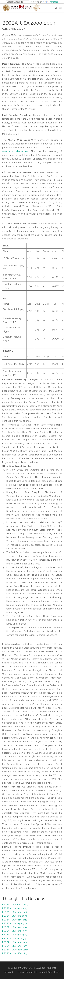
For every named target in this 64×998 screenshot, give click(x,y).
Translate (53, 2)
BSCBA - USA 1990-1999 (14, 908)
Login (57, 972)
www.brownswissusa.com (15, 151)
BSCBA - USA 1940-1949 (14, 927)
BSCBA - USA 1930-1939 (14, 931)
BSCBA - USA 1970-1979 (14, 916)
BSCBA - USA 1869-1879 (14, 953)
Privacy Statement (26, 972)
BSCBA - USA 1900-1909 (15, 942)
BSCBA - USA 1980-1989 (15, 912)
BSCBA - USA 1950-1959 (14, 923)
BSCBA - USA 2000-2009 (15, 904)
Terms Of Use (45, 972)
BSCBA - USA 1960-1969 (15, 920)
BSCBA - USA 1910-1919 (14, 938)
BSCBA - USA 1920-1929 (14, 934)
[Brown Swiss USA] (21, 7)
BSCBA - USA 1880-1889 (15, 950)
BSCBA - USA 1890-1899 (15, 946)
